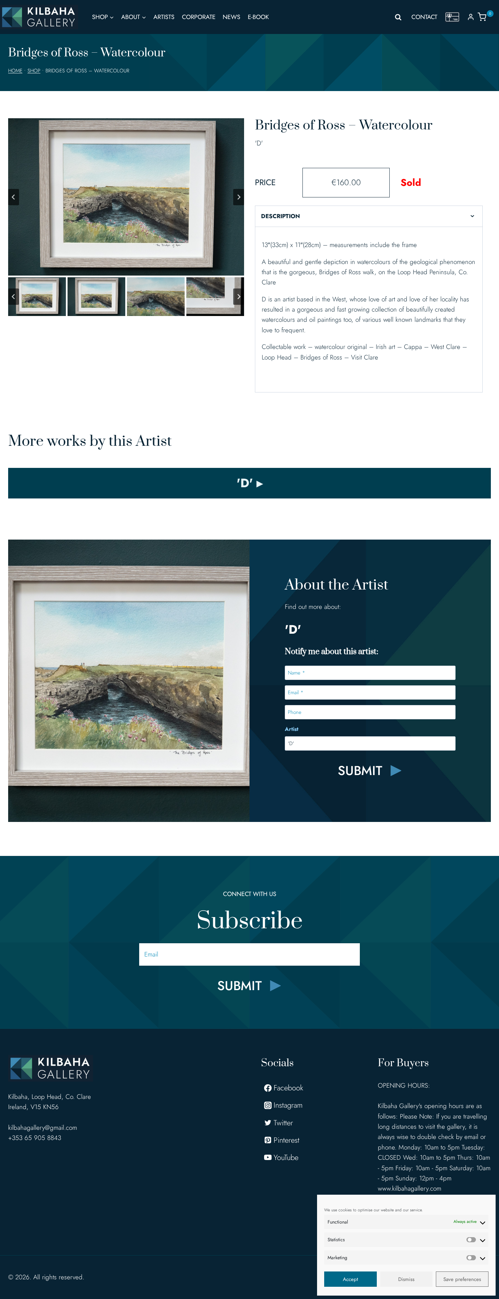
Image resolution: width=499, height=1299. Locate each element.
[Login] (471, 17)
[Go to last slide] (13, 197)
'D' (259, 143)
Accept (350, 1279)
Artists (163, 17)
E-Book (258, 17)
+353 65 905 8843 (34, 1137)
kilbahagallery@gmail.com (42, 1127)
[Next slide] (238, 197)
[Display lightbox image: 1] (126, 197)
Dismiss (406, 1279)
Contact (424, 17)
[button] (37, 296)
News (231, 17)
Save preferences (462, 1279)
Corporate (199, 17)
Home (15, 70)
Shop (33, 70)
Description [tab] (280, 216)
